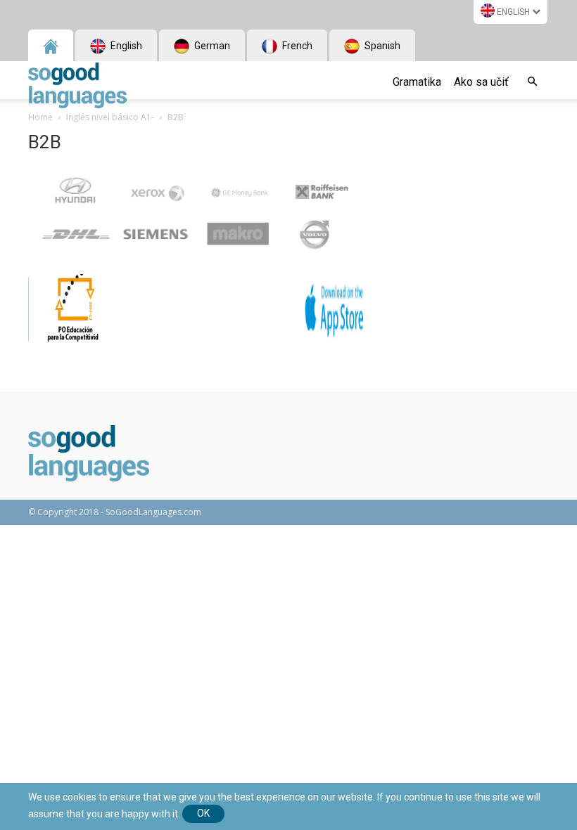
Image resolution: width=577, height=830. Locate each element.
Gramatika (417, 82)
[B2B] (198, 259)
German (211, 45)
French (296, 45)
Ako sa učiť (481, 82)
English (513, 12)
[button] (532, 82)
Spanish (381, 45)
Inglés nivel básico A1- (110, 117)
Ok (203, 813)
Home (40, 117)
